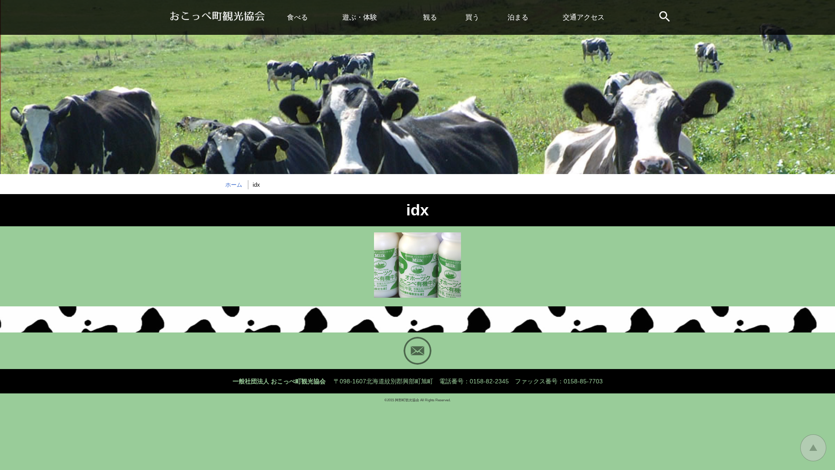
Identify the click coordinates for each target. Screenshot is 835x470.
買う (472, 17)
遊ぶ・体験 (359, 17)
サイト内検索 (665, 17)
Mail (417, 351)
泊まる (518, 17)
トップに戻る (813, 447)
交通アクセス (584, 17)
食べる (297, 17)
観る (430, 17)
